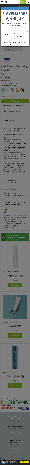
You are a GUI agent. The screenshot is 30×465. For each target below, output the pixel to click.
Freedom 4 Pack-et (19, 31)
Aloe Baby (18, 35)
